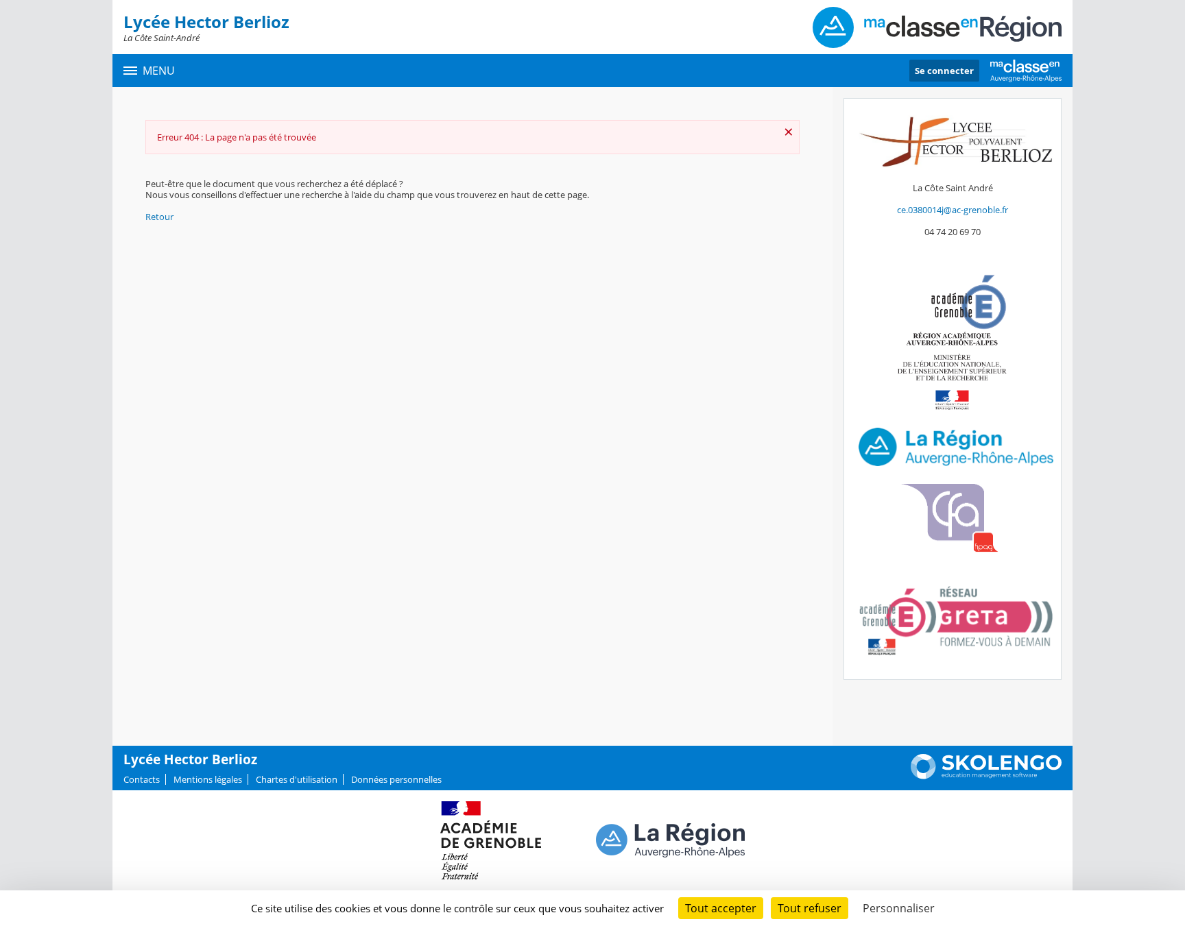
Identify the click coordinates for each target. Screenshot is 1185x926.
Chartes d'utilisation (296, 779)
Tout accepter (720, 908)
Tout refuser (809, 908)
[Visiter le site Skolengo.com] (986, 776)
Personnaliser (899, 908)
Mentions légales (207, 779)
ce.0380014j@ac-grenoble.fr (952, 210)
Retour (159, 216)
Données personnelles (396, 779)
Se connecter (944, 70)
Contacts (141, 779)
